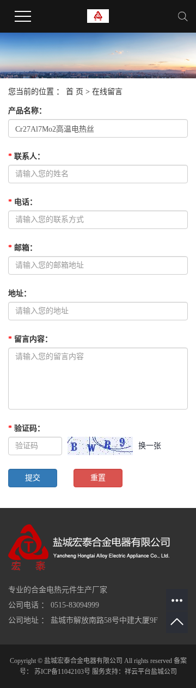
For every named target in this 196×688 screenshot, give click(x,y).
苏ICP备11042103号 (62, 671)
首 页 (74, 92)
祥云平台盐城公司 (151, 671)
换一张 (149, 446)
